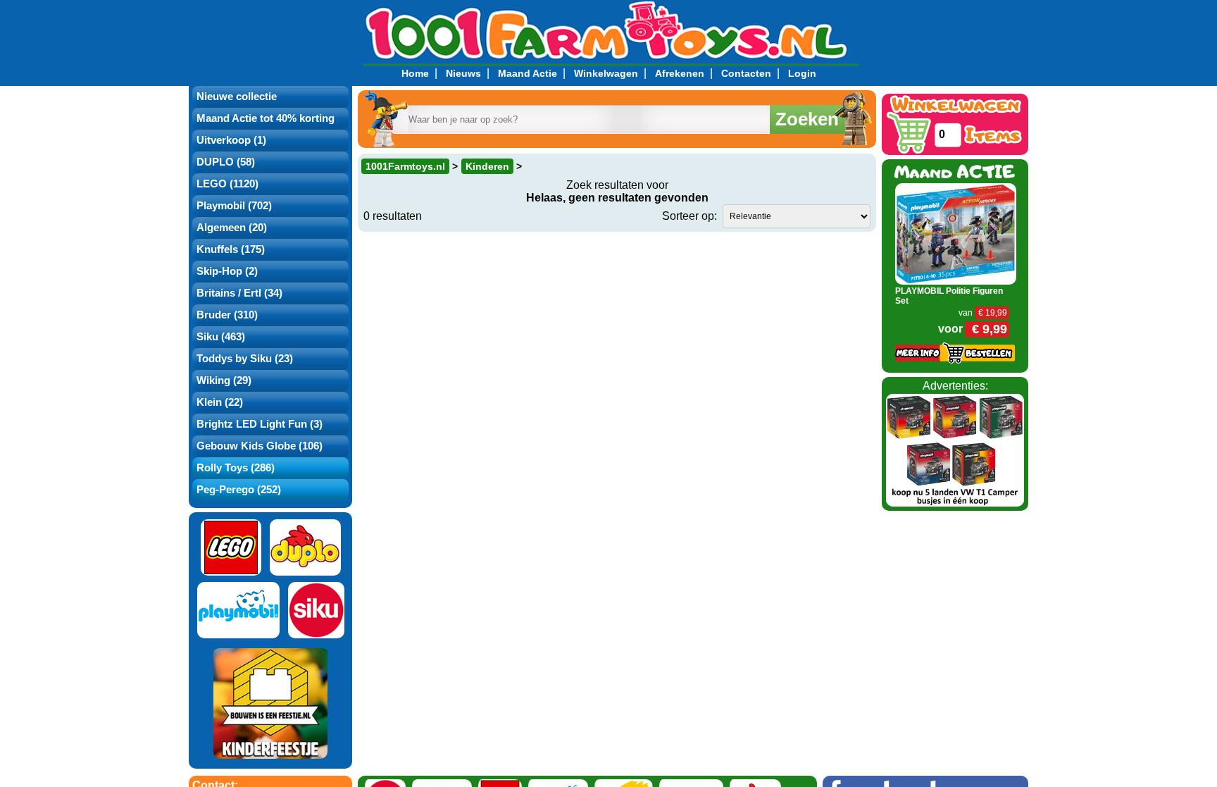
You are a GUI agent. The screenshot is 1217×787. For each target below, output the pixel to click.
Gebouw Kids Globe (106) (259, 446)
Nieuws (463, 73)
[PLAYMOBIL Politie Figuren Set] (956, 233)
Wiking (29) (223, 380)
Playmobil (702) (234, 205)
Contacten (746, 73)
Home (415, 73)
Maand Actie (527, 73)
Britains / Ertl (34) (239, 293)
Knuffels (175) (230, 249)
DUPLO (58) (225, 162)
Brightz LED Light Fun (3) (259, 424)
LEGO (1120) (227, 184)
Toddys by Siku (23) (244, 358)
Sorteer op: (689, 216)
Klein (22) (219, 402)
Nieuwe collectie (236, 96)
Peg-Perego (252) (238, 489)
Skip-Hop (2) (227, 271)
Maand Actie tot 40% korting (265, 118)
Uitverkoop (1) (231, 140)
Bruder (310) (227, 315)
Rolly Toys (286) (235, 467)
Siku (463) (220, 336)
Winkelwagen (606, 73)
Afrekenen (679, 73)
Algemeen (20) (231, 227)
